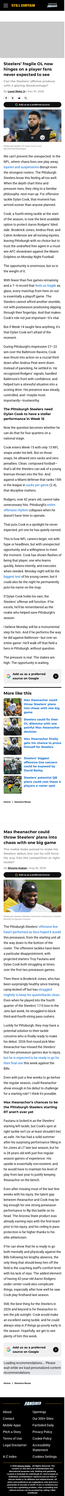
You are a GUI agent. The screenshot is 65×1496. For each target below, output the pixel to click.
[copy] (25, 98)
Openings (39, 1412)
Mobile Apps (12, 1425)
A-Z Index (10, 1456)
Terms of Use (12, 1438)
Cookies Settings (44, 1456)
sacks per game (37, 485)
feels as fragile (45, 285)
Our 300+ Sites (42, 1418)
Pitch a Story (12, 1432)
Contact (8, 1418)
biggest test (12, 576)
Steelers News (22, 802)
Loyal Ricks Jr (16, 91)
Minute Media (23, 1466)
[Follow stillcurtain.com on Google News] (55, 676)
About (7, 1412)
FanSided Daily (43, 1425)
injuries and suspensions (21, 167)
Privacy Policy (42, 1432)
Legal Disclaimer (15, 1445)
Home (7, 802)
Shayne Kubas (17, 868)
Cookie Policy (42, 1438)
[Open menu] (6, 5)
